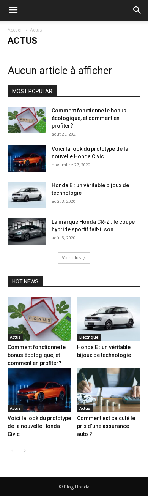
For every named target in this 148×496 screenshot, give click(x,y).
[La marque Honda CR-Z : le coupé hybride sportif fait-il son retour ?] (27, 231)
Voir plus (71, 257)
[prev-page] (12, 450)
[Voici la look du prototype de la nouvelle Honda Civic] (27, 158)
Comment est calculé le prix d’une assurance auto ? (106, 426)
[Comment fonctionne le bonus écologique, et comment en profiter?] (27, 120)
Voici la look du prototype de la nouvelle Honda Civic (39, 426)
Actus (15, 337)
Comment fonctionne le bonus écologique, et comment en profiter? (89, 118)
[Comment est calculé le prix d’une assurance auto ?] (109, 389)
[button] (13, 10)
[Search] (137, 10)
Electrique (88, 337)
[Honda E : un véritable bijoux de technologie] (27, 195)
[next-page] (24, 450)
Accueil (15, 30)
